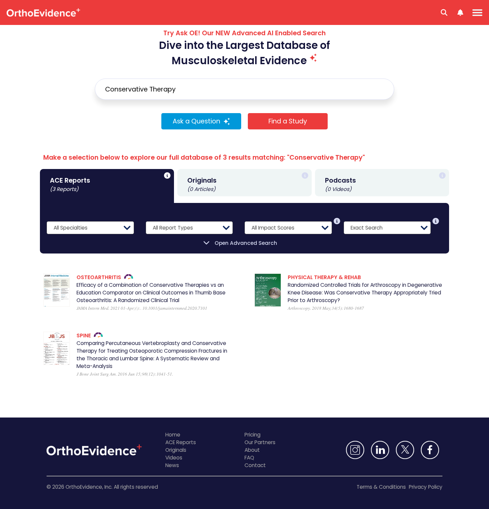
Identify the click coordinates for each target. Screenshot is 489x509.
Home (172, 434)
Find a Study (287, 121)
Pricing (252, 434)
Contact (255, 465)
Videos (173, 457)
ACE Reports (180, 442)
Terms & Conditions (381, 486)
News (172, 465)
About (252, 449)
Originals (175, 449)
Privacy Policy (425, 486)
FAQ (249, 457)
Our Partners (259, 442)
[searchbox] (244, 89)
